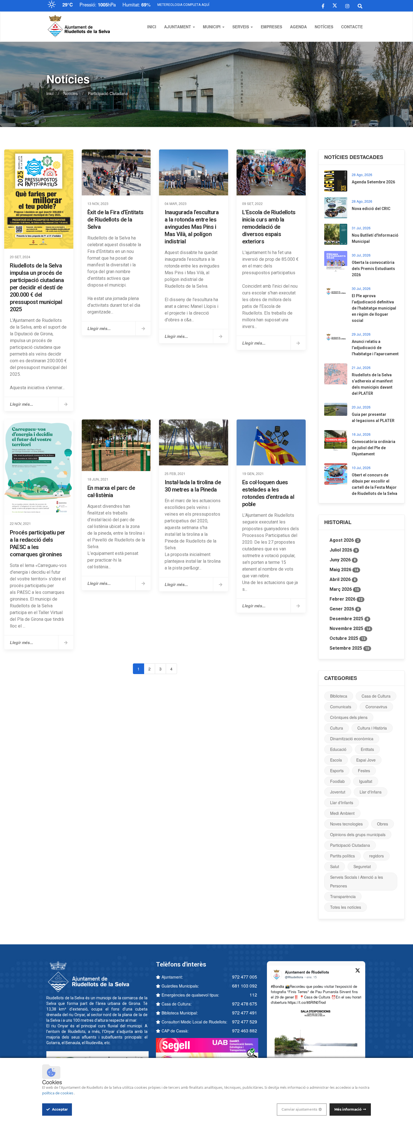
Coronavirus (376, 706)
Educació (338, 749)
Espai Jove (366, 760)
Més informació (348, 1109)
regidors (376, 856)
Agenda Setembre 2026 (373, 182)
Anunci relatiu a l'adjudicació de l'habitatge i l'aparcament (375, 347)
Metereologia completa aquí (183, 5)
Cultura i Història (372, 728)
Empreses (271, 26)
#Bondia (277, 986)
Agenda (298, 26)
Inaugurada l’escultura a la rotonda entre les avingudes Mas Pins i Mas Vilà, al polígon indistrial (192, 227)
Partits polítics (342, 856)
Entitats (367, 749)
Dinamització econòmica (351, 738)
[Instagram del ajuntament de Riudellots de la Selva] (347, 5)
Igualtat (365, 781)
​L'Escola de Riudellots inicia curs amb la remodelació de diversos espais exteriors (269, 227)
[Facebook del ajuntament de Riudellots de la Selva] (323, 5)
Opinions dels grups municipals (357, 834)
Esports (337, 770)
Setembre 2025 (349, 648)
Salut (334, 866)
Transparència (343, 896)
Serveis (241, 26)
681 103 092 (244, 985)
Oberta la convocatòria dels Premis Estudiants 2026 (373, 268)
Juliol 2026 (343, 550)
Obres (382, 824)
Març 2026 (344, 589)
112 (253, 994)
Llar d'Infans (371, 792)
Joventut (337, 792)
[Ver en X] (357, 971)
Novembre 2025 (350, 628)
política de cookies (58, 1093)
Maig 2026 (344, 569)
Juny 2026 (343, 559)
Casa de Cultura (376, 696)
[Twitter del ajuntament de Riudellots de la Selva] (334, 5)
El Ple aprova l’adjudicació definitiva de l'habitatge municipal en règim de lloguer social (374, 308)
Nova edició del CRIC (371, 208)
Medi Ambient (342, 813)
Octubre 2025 (347, 638)
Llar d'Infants (341, 802)
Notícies (324, 26)
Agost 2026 (344, 540)
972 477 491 (244, 1012)
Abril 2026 (343, 579)
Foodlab (337, 781)
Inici (151, 26)
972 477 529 (244, 1021)
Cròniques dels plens (348, 717)
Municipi (212, 26)
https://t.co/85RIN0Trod (307, 1002)
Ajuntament (178, 26)
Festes (364, 770)
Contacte (352, 26)
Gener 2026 (344, 609)
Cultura (336, 728)
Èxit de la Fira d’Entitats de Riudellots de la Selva (115, 219)
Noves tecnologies (346, 824)
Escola (336, 760)
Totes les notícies (345, 907)
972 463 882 (244, 1030)
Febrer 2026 (346, 599)
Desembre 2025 (349, 618)
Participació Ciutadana (350, 845)
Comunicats (340, 706)
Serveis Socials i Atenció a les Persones (356, 881)
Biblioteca (338, 696)
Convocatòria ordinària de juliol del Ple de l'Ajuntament (373, 447)
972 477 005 (244, 977)
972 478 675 (244, 1003)
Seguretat (362, 866)
